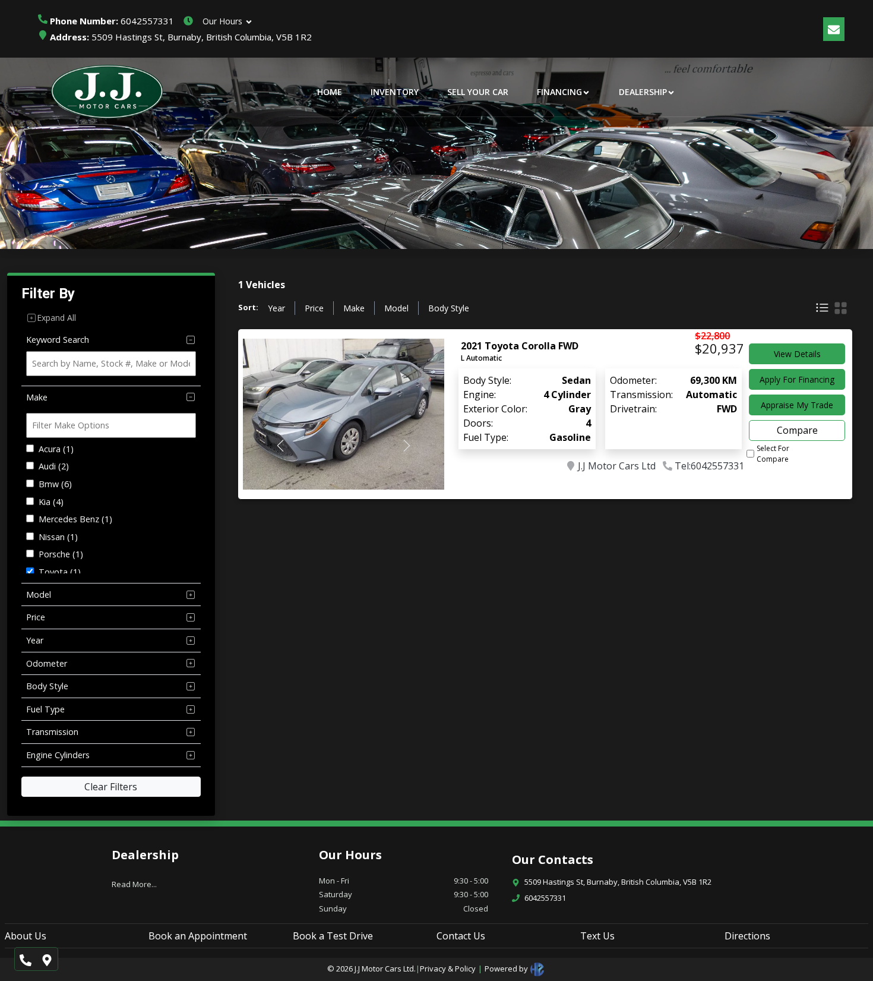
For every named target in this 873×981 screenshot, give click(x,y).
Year (276, 308)
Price (314, 308)
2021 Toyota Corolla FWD (519, 345)
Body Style (448, 308)
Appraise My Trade (797, 405)
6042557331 (112, 21)
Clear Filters (110, 786)
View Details (797, 353)
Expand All (56, 317)
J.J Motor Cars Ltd (617, 465)
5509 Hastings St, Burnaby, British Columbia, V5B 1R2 (181, 37)
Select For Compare (773, 453)
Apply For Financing (797, 379)
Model (396, 308)
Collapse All (130, 317)
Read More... (134, 884)
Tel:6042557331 (709, 465)
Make (354, 308)
